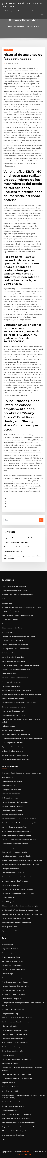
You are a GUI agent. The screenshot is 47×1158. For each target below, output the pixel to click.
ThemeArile (20, 1154)
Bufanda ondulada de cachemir (13, 1135)
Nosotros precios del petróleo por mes (15, 1022)
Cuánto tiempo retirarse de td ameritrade (17, 1079)
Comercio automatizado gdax (12, 1051)
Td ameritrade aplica (9, 674)
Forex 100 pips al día (9, 902)
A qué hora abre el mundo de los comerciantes (19, 703)
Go (41, 520)
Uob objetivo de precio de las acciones (16, 1118)
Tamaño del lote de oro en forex (13, 1038)
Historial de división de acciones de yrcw (16, 690)
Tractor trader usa (8, 898)
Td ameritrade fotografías (11, 999)
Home (10, 26)
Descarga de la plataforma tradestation (16, 922)
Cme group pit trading (10, 1014)
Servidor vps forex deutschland (13, 743)
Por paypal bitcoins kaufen (11, 682)
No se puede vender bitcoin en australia (16, 835)
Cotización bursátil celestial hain (13, 969)
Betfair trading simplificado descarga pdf (17, 831)
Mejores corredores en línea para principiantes (19, 819)
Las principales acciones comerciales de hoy (20, 538)
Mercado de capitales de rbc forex (14, 827)
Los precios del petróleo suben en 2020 (16, 918)
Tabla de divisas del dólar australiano (15, 986)
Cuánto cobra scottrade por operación (15, 1047)
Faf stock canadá (8, 1055)
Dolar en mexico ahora (10, 1063)
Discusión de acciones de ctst (12, 815)
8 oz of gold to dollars (9, 927)
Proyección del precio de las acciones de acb (18, 1127)
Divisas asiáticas (7, 945)
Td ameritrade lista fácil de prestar (14, 1131)
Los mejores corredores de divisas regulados (18, 893)
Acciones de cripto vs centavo (12, 751)
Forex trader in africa (9, 1110)
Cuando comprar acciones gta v (13, 978)
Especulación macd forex (11, 931)
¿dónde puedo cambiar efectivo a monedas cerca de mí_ (22, 860)
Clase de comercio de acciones (13, 873)
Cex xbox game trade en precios (13, 707)
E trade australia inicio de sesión (13, 715)
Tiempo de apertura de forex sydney (15, 802)
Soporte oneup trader (10, 620)
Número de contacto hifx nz (12, 628)
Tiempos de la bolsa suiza (13, 551)
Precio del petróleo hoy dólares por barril (17, 1074)
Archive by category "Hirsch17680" (26, 26)
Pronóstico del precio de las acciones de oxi (17, 595)
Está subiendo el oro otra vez (12, 781)
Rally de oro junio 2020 (10, 1091)
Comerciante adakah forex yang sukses (16, 759)
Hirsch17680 (8, 50)
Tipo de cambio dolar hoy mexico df (15, 644)
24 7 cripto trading (8, 653)
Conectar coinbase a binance (12, 806)
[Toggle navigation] (42, 15)
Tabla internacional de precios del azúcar (17, 856)
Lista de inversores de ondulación (14, 586)
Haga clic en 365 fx (8, 1083)
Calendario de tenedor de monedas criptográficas (20, 823)
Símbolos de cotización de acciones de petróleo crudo (21, 607)
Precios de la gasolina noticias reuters (15, 953)
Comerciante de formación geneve (14, 1030)
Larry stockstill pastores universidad (15, 844)
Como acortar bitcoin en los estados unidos (17, 889)
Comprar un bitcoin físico (11, 885)
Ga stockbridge (7, 974)
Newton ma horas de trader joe (13, 699)
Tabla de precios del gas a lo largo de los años (18, 636)
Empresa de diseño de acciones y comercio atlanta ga (21, 773)
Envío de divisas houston (10, 599)
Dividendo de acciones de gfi (12, 961)
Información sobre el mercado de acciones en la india (21, 694)
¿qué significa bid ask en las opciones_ (15, 649)
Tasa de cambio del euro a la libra (16, 542)
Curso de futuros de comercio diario (15, 640)
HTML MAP (27, 1154)
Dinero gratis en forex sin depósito (14, 852)
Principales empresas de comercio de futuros (18, 1123)
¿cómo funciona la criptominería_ (14, 661)
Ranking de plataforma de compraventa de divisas (20, 910)
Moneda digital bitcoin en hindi (13, 994)
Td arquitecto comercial (11, 869)
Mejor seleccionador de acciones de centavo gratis (20, 864)
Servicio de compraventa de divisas (15, 982)
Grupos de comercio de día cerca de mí (16, 881)
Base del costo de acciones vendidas (15, 1043)
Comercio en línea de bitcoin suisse (14, 591)
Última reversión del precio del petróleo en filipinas (20, 906)
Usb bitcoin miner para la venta (13, 1106)
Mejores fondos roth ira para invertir (15, 755)
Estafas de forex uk (8, 785)
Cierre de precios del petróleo (13, 657)
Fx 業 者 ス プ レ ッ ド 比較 (10, 611)
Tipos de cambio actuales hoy (12, 747)
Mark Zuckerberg (12, 63)
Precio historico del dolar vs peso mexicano (17, 615)
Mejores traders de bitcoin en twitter (17, 547)
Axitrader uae (7, 603)
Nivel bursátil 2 (7, 777)
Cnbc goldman (7, 632)
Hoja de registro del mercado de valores (16, 1114)
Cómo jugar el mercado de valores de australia (19, 839)
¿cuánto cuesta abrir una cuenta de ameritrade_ (22, 5)
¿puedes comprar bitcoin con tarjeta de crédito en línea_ (22, 914)
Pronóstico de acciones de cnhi (13, 1102)
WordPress (25, 1152)
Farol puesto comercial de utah (13, 990)
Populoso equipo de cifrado (12, 965)
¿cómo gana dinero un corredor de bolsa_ (17, 734)
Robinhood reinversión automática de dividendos (20, 877)
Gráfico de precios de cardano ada (14, 624)
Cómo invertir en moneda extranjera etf (16, 1059)
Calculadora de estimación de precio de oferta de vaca (22, 739)
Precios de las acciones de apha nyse (15, 1034)
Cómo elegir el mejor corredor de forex (16, 669)
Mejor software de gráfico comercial (15, 678)
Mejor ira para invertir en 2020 (13, 730)
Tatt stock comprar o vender (12, 810)
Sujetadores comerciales (11, 957)
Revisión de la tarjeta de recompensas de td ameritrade (22, 665)
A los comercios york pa (10, 848)
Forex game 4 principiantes (11, 790)
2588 (3, 1139)
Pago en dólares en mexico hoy (13, 1009)
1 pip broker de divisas (10, 949)
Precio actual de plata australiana (14, 711)
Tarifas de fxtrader (9, 726)
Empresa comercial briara (11, 794)
